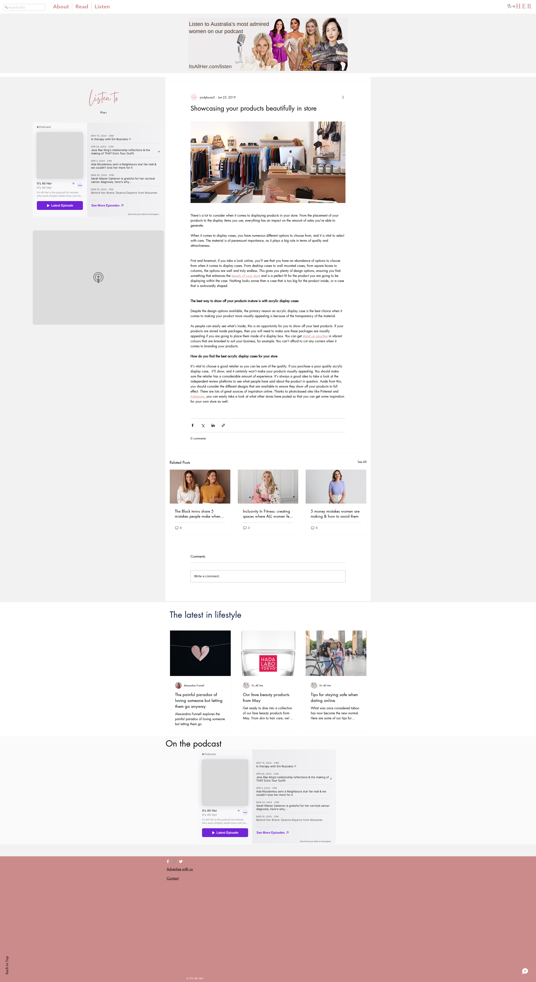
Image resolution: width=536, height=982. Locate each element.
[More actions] (342, 97)
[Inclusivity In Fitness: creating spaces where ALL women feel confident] (268, 487)
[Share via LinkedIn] (213, 425)
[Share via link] (223, 425)
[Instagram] (174, 861)
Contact (173, 878)
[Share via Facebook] (193, 425)
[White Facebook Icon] (167, 861)
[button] (81, 6)
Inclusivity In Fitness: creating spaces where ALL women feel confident (267, 514)
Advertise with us (180, 869)
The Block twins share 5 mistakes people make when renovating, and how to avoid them (199, 514)
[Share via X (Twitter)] (203, 425)
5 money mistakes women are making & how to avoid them (335, 514)
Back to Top (6, 965)
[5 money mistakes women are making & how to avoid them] (336, 487)
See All (362, 462)
